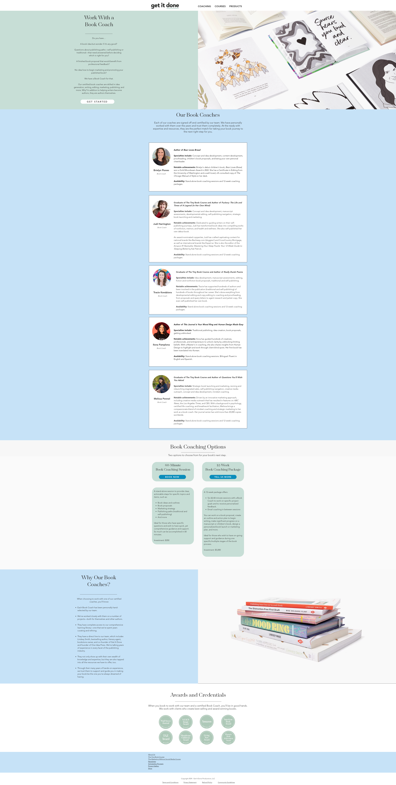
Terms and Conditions (170, 782)
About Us (151, 755)
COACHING (204, 6)
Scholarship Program (155, 764)
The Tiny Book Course (156, 757)
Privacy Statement (190, 782)
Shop (150, 768)
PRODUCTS (235, 6)
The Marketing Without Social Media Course (164, 759)
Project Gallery (153, 766)
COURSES (220, 6)
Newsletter (152, 762)
